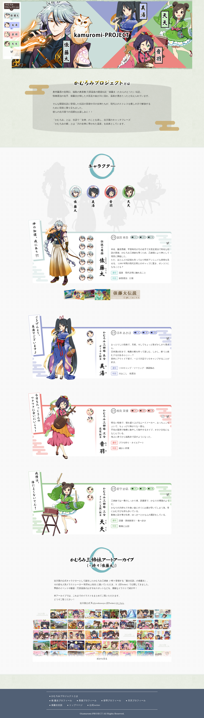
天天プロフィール (137, 700)
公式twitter (94, 705)
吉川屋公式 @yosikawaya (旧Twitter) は (102, 603)
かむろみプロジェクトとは (64, 696)
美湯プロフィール (88, 700)
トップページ (76, 705)
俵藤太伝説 (56, 705)
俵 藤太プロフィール (61, 700)
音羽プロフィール (112, 700)
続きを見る (102, 659)
